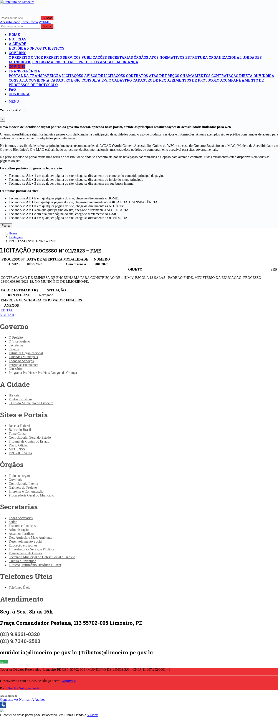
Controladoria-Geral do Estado (30, 437)
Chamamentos (195, 75)
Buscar (47, 18)
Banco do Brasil (20, 429)
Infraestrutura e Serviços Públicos (32, 549)
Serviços (72, 57)
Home (14, 34)
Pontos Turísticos (45, 48)
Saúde (13, 522)
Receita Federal (19, 426)
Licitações (72, 75)
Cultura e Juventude (22, 561)
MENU (14, 101)
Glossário (15, 369)
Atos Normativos (166, 57)
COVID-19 (17, 66)
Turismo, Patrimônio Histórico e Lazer (35, 565)
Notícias (17, 39)
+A (16, 699)
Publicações (94, 57)
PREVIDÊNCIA (20, 453)
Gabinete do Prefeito (23, 487)
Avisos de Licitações (104, 75)
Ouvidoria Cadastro (49, 80)
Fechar (6, 225)
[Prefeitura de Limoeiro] (17, 2)
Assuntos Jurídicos (21, 533)
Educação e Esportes (23, 545)
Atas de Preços (164, 75)
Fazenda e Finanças (22, 526)
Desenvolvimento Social (25, 541)
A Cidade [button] (17, 43)
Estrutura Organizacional (213, 57)
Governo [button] (17, 52)
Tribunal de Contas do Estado (29, 441)
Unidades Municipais (23, 357)
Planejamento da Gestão (25, 553)
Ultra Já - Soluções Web (22, 688)
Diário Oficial (18, 445)
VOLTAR (7, 315)
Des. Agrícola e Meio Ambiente (30, 537)
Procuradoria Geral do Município (31, 495)
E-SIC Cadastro (116, 80)
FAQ (12, 89)
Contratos (137, 75)
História (17, 48)
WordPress (68, 681)
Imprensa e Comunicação (26, 491)
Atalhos (40, 699)
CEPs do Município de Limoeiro (31, 403)
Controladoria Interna (23, 483)
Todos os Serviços (21, 361)
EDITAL (7, 310)
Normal (24, 699)
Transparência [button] (24, 71)
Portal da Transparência (35, 75)
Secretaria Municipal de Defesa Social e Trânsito (42, 557)
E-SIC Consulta (86, 80)
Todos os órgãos (20, 476)
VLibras (92, 715)
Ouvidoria (19, 94)
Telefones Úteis (19, 587)
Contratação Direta (232, 75)
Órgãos (141, 57)
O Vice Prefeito (46, 57)
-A (32, 699)
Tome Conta (17, 433)
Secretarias (120, 57)
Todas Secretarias (21, 518)
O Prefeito (19, 57)
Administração (19, 529)
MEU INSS (17, 449)
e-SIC (4, 662)
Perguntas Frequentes (23, 365)
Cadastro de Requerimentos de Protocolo (175, 80)
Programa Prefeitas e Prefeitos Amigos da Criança (85, 62)
